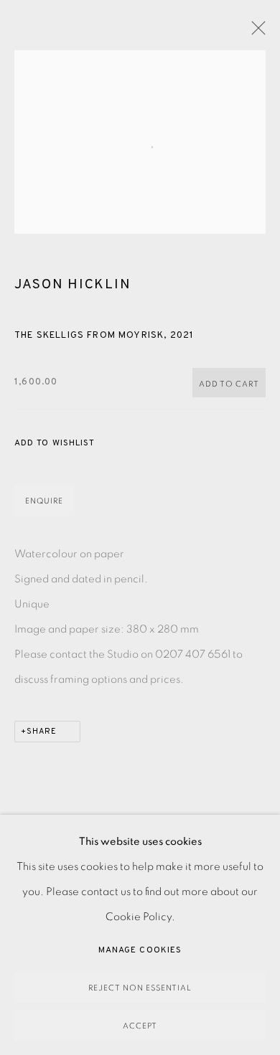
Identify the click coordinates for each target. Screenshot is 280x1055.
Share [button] (42, 732)
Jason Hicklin (72, 284)
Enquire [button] (44, 501)
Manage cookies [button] (140, 950)
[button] (54, 443)
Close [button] (255, 32)
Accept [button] (140, 1026)
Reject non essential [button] (140, 988)
